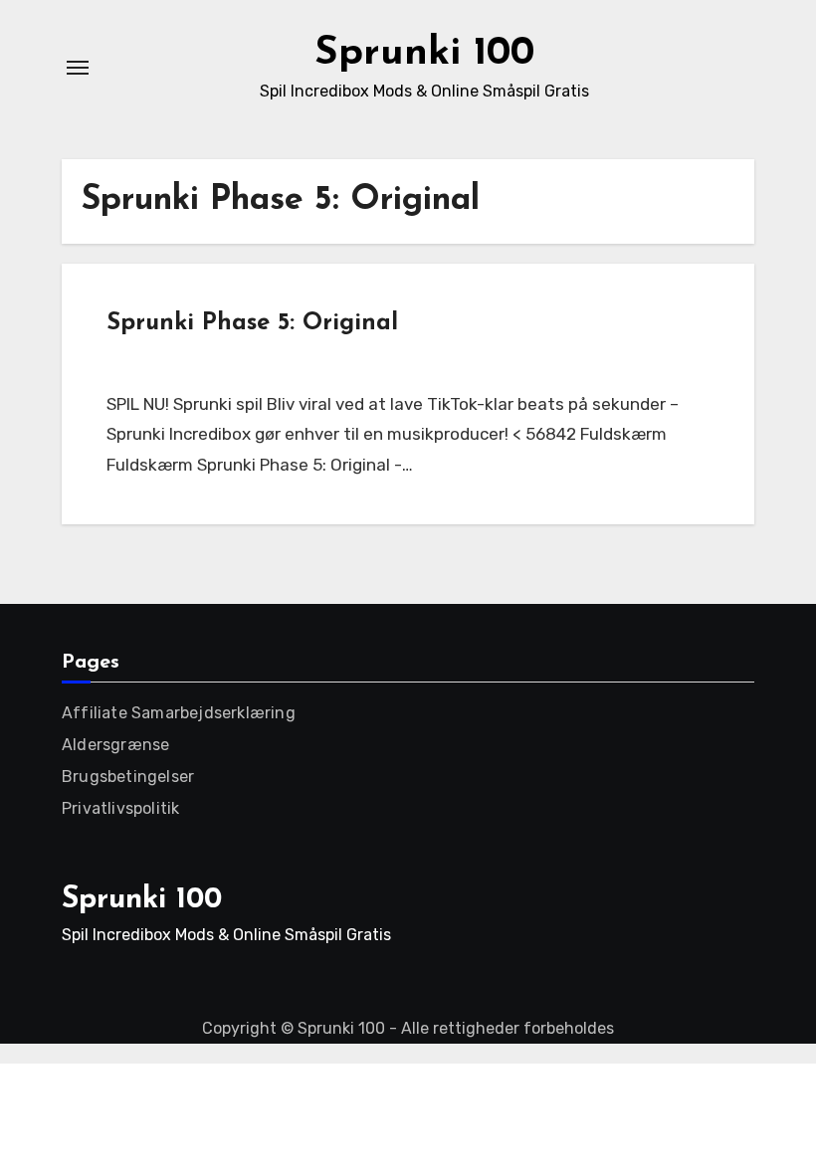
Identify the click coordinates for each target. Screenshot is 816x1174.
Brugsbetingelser (128, 776)
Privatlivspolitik (120, 808)
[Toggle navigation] (78, 68)
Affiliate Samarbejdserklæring (179, 712)
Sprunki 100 (424, 54)
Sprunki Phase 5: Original (252, 323)
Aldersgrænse (115, 744)
